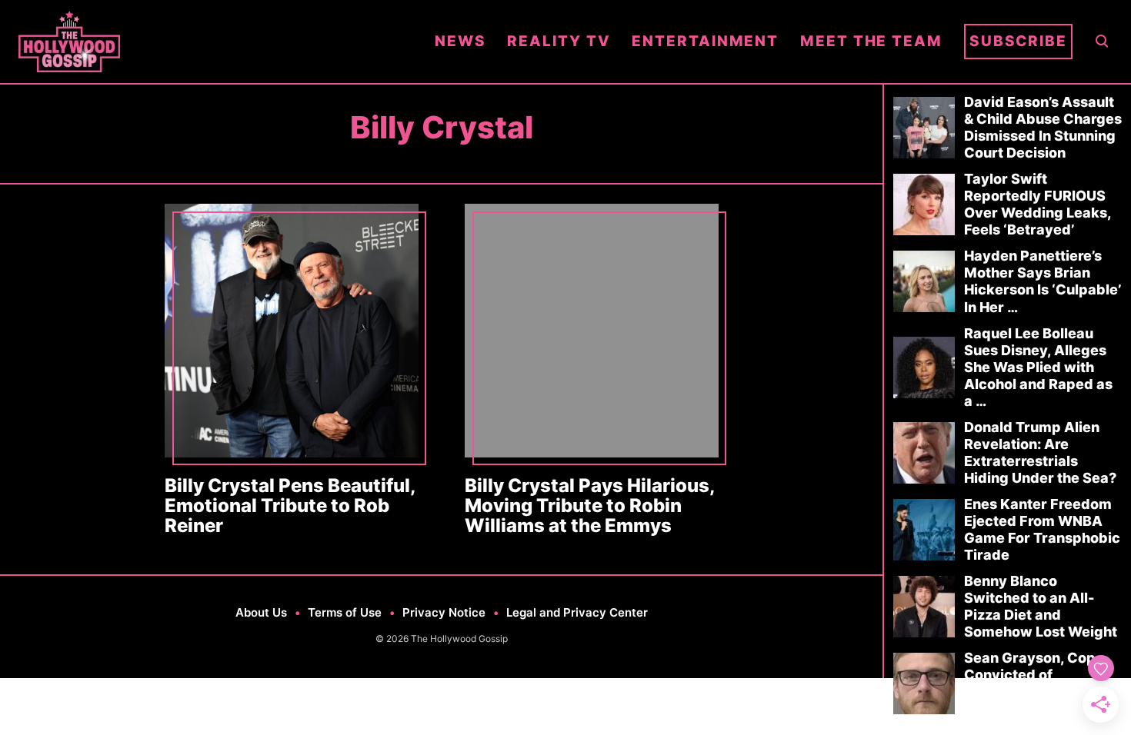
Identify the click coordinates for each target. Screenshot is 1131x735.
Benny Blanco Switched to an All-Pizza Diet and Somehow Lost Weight (1040, 606)
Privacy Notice (443, 612)
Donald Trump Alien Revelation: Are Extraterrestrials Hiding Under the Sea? (1040, 452)
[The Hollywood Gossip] (215, 41)
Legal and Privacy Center (577, 612)
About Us (261, 612)
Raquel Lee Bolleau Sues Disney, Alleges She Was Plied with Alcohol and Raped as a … (1038, 367)
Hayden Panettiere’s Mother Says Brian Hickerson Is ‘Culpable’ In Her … (1042, 281)
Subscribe (1018, 41)
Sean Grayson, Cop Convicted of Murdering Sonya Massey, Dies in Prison (1040, 683)
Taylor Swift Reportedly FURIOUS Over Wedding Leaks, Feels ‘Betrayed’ (1037, 204)
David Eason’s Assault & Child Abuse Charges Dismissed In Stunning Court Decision (1043, 127)
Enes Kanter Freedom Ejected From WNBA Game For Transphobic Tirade (1042, 529)
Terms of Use (345, 612)
